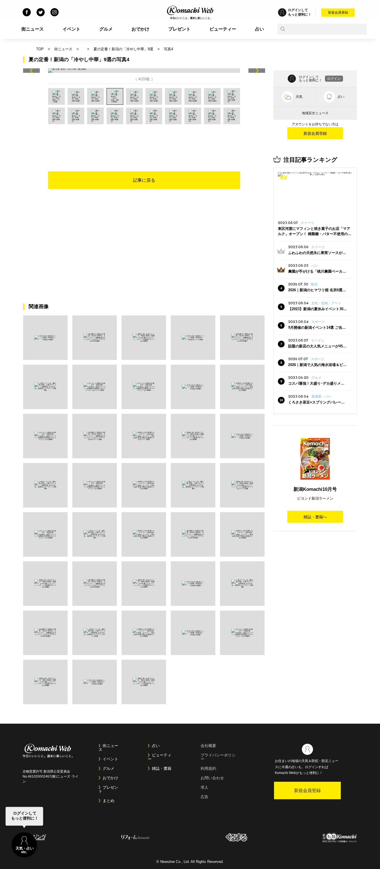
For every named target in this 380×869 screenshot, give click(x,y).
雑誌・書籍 (161, 768)
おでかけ (140, 29)
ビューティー (222, 29)
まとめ (108, 800)
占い (259, 29)
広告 (204, 797)
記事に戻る (144, 180)
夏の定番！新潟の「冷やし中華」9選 (123, 49)
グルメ (106, 29)
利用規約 (208, 768)
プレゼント (179, 29)
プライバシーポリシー (218, 757)
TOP (40, 49)
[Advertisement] (144, 139)
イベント (71, 29)
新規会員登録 (338, 12)
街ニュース (32, 29)
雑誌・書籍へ (315, 517)
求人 (204, 787)
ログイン (333, 79)
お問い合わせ (212, 778)
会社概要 (208, 745)
